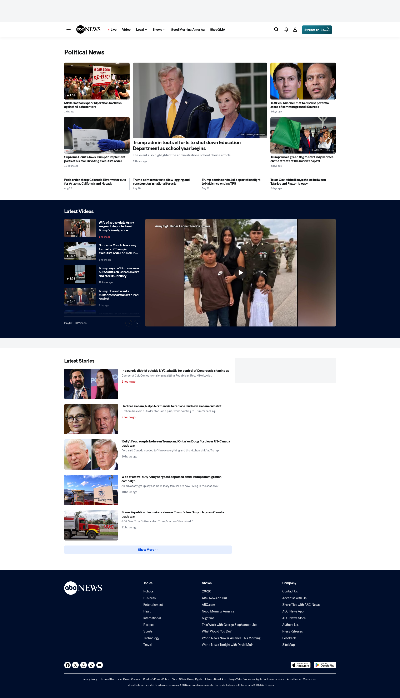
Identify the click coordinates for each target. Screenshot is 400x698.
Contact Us (290, 591)
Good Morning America (218, 611)
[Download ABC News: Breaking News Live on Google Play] (325, 665)
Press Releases (292, 631)
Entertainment (153, 604)
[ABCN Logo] (88, 29)
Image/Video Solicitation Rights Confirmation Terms (256, 679)
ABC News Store (294, 618)
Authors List (290, 624)
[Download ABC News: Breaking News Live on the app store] (301, 665)
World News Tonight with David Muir (227, 644)
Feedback (289, 638)
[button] (68, 29)
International (152, 618)
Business (149, 598)
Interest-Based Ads (215, 679)
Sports (147, 631)
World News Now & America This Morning (231, 638)
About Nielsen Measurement (302, 679)
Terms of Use (107, 679)
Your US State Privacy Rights (187, 679)
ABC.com (208, 604)
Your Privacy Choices (129, 679)
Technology (151, 638)
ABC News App (293, 611)
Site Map (288, 644)
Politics (148, 591)
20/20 (206, 591)
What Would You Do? (216, 631)
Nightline (208, 618)
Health (147, 611)
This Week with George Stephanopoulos (229, 624)
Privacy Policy (90, 679)
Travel (147, 644)
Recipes (148, 624)
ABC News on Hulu (215, 598)
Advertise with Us (294, 598)
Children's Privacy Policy (156, 679)
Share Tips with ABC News (300, 604)
